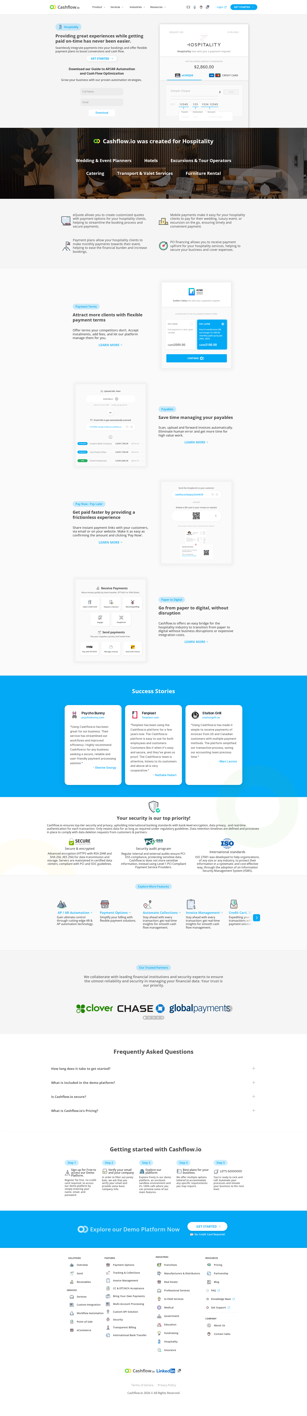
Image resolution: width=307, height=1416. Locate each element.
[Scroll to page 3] (153, 1018)
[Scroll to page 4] (158, 1018)
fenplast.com (150, 717)
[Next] (256, 917)
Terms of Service (142, 1385)
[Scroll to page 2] (149, 1018)
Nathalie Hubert (166, 775)
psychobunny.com (93, 717)
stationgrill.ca (211, 717)
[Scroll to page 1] (145, 1018)
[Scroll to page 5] (162, 1018)
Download (102, 112)
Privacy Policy (167, 1385)
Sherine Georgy (105, 767)
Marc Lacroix (228, 761)
